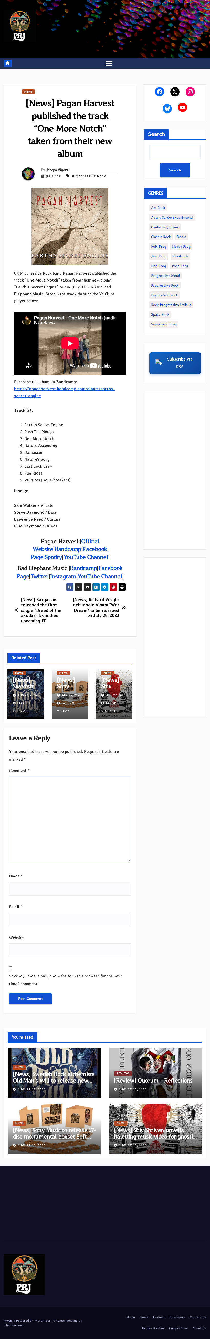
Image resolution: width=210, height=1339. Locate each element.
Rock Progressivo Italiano (171, 305)
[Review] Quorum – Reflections (153, 1080)
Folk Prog (158, 246)
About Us (199, 1328)
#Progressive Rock (89, 176)
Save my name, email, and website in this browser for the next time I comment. (65, 980)
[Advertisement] (175, 470)
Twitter (39, 576)
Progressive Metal (165, 276)
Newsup (72, 1320)
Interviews (177, 1317)
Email (15, 906)
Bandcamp (68, 549)
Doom (181, 237)
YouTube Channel (86, 557)
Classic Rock (161, 237)
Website (16, 937)
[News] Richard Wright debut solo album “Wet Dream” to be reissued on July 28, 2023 (96, 607)
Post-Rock (180, 266)
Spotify (53, 557)
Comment (19, 770)
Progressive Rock (165, 285)
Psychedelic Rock (164, 295)
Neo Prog (158, 266)
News (28, 91)
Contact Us (198, 1317)
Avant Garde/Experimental (172, 217)
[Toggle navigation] (109, 63)
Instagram (63, 576)
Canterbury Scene (165, 227)
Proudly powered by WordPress (28, 1320)
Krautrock (180, 256)
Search (156, 134)
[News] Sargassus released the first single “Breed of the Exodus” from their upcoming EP (41, 610)
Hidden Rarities (153, 1328)
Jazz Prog (158, 256)
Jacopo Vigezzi (58, 170)
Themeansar (13, 1325)
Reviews (123, 1073)
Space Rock (160, 314)
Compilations (178, 1328)
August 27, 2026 (31, 1089)
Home (131, 1317)
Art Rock (158, 208)
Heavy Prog (181, 246)
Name (15, 876)
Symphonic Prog (164, 324)
